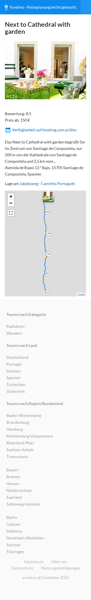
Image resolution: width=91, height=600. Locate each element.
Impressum (34, 561)
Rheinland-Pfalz (20, 442)
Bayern (12, 469)
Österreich (15, 391)
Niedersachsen (19, 490)
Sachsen (13, 544)
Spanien (13, 377)
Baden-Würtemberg (23, 415)
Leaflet (81, 294)
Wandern (14, 333)
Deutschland (17, 357)
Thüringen (15, 551)
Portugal (13, 364)
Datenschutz (22, 568)
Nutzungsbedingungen (60, 568)
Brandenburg (17, 422)
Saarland (14, 497)
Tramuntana (17, 456)
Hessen (12, 483)
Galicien (13, 524)
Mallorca (14, 531)
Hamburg (14, 429)
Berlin (11, 517)
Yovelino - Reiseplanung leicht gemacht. (43, 7)
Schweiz (13, 371)
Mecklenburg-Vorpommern (29, 436)
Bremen (13, 476)
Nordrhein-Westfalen (25, 537)
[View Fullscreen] (11, 213)
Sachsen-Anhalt (20, 449)
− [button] (10, 203)
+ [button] (10, 196)
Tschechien (16, 384)
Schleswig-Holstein (23, 504)
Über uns (59, 561)
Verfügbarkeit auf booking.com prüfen (44, 129)
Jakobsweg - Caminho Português (47, 183)
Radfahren (15, 326)
